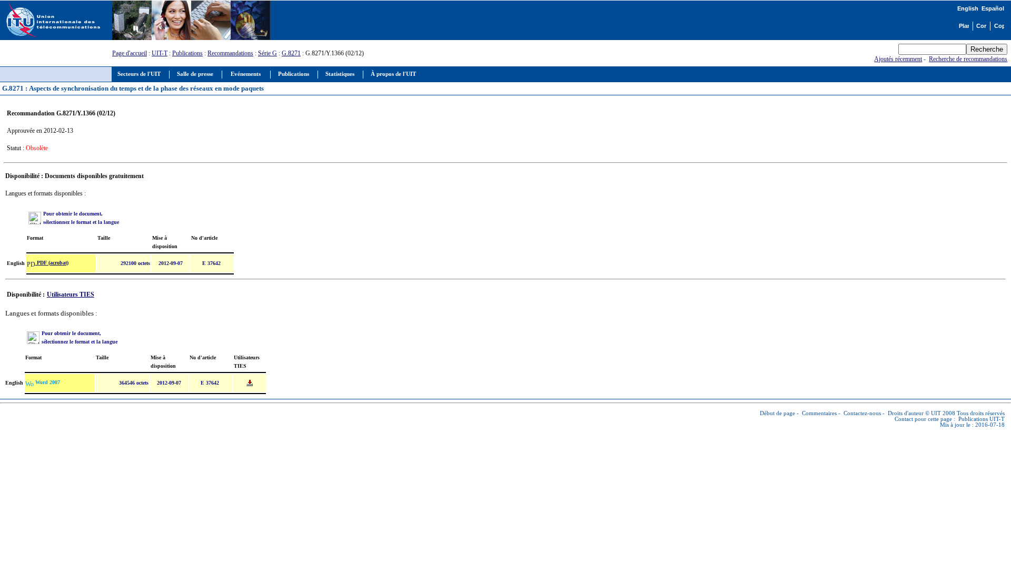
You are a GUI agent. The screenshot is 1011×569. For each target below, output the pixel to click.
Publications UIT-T (981, 419)
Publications (187, 53)
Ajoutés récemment (898, 59)
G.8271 (291, 53)
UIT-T (159, 53)
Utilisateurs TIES (70, 294)
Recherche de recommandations (968, 59)
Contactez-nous (862, 413)
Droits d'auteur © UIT (914, 413)
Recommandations (230, 53)
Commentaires (819, 413)
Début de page (777, 413)
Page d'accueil (129, 53)
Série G (267, 53)
